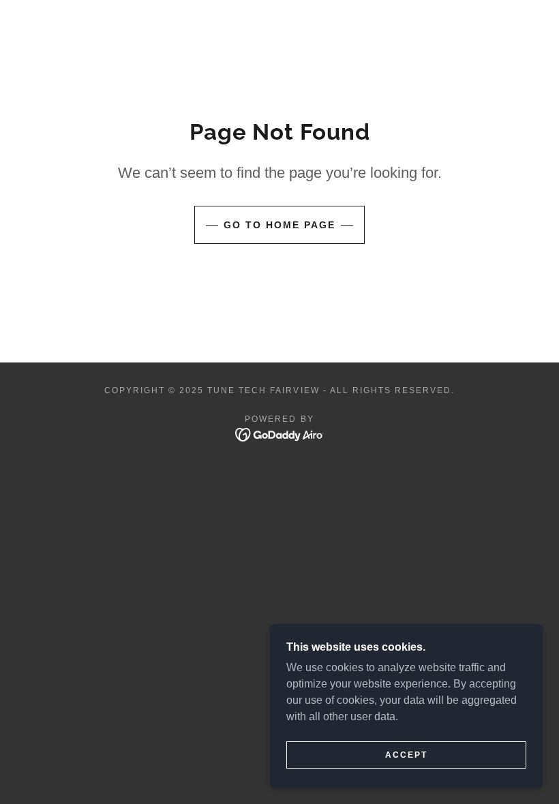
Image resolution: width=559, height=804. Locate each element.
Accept (406, 755)
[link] (279, 433)
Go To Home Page (279, 224)
